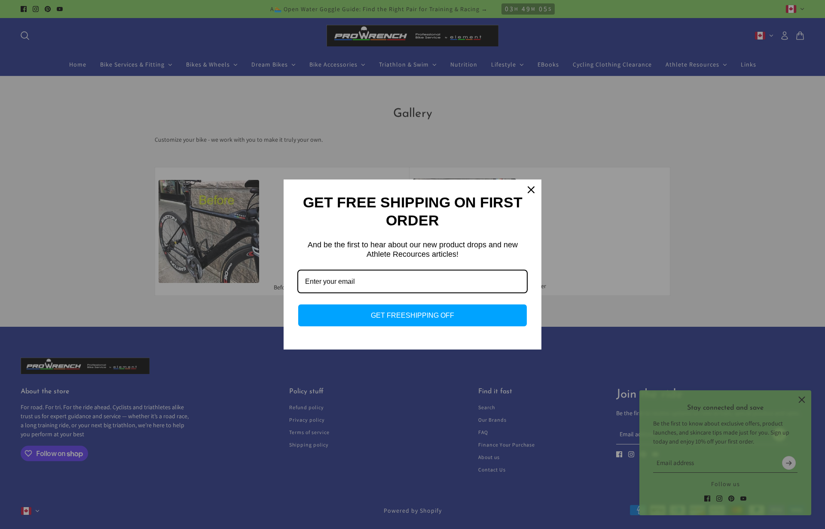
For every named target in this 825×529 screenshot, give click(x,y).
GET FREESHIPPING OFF (412, 315)
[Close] (531, 189)
